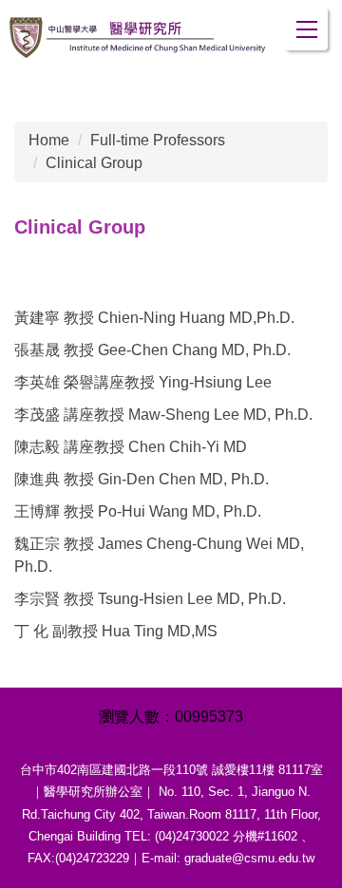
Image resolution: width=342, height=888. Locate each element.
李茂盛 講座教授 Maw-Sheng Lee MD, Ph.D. (163, 414)
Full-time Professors (157, 140)
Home (48, 140)
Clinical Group (94, 163)
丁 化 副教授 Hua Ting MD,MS (116, 631)
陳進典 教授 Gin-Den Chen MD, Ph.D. (141, 479)
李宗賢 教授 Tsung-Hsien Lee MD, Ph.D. (150, 599)
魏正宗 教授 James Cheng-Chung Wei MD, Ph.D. (159, 555)
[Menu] (306, 29)
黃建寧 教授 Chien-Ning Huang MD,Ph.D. (154, 318)
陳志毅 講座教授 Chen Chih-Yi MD (130, 447)
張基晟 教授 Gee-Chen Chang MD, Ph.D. (152, 350)
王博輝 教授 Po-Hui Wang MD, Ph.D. (137, 511)
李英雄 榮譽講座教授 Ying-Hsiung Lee (143, 382)
